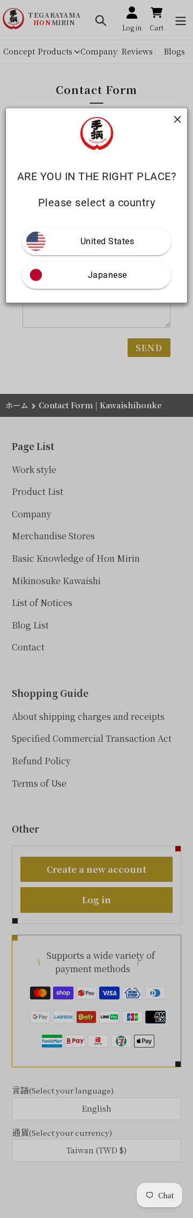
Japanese (107, 275)
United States (107, 241)
